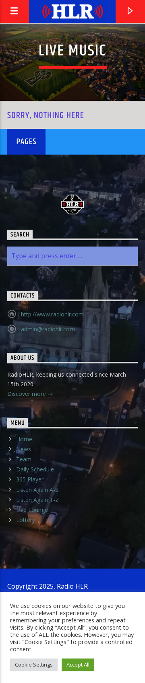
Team (23, 459)
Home (24, 439)
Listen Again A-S (37, 489)
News (23, 449)
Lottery (25, 520)
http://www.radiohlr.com (52, 314)
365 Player (30, 479)
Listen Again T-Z (37, 500)
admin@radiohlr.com (48, 329)
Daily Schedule (35, 469)
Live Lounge (32, 510)
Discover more (27, 394)
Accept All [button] (77, 664)
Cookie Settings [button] (34, 664)
